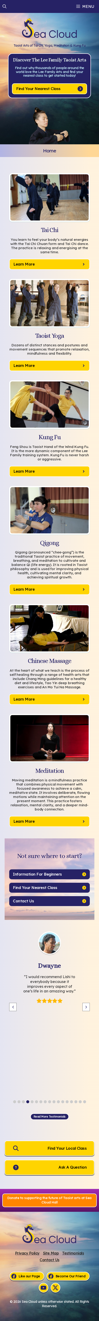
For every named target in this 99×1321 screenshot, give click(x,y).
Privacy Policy (27, 1253)
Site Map (51, 1253)
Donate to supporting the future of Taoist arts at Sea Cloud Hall (49, 1200)
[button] (4, 6)
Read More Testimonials (50, 1116)
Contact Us (49, 1260)
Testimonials (73, 1253)
